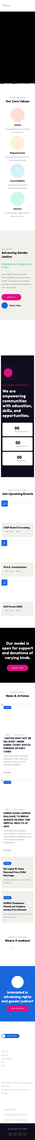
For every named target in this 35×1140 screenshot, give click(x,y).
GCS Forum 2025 (12, 606)
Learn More (12, 68)
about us (11, 297)
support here (18, 668)
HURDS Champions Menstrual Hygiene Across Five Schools (14, 906)
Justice (17, 125)
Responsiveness (17, 153)
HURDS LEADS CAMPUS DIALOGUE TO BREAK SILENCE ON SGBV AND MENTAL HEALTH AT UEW (17, 820)
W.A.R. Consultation (15, 567)
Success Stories (7, 1059)
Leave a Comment (19, 735)
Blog (2, 1062)
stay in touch (17, 1008)
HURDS (7, 735)
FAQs (3, 1066)
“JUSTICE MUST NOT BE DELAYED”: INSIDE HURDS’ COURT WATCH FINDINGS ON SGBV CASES (17, 745)
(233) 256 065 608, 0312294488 (15, 1115)
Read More (7, 772)
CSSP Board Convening (16, 527)
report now (12, 1036)
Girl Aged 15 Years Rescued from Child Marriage (14, 872)
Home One (5, 1052)
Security (17, 209)
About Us (4, 1055)
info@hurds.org (9, 1109)
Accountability (17, 181)
